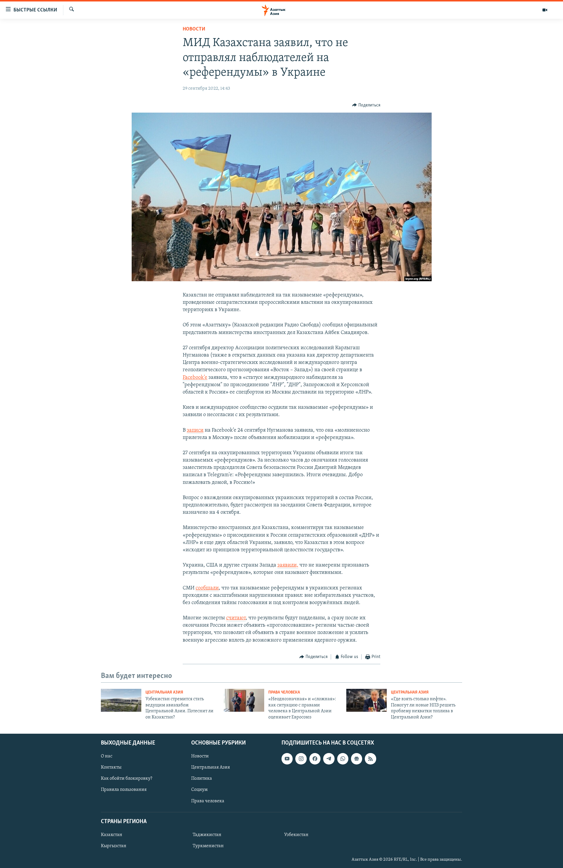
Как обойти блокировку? (126, 778)
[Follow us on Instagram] (300, 758)
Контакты (111, 767)
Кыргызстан (113, 846)
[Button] (366, 105)
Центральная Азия (164, 692)
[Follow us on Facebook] (314, 758)
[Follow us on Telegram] (328, 758)
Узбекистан (296, 835)
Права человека (284, 692)
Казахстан (111, 835)
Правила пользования (124, 789)
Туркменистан (208, 846)
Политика (201, 778)
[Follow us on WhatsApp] (342, 758)
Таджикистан (207, 835)
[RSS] (370, 758)
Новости (194, 29)
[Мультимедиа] (545, 10)
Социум (199, 789)
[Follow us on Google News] (356, 758)
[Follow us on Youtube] (287, 758)
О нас (106, 756)
